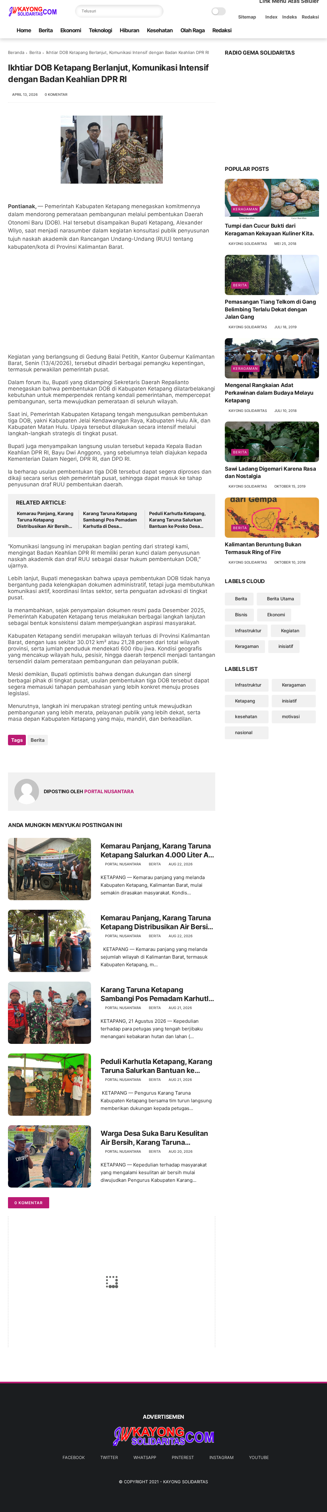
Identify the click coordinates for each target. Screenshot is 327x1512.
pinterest (183, 1457)
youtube (259, 1457)
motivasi (291, 716)
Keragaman (245, 209)
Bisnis (241, 614)
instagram (221, 1457)
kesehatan (246, 716)
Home (24, 30)
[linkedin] (64, 757)
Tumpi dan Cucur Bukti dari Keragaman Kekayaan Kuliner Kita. (269, 230)
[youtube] (315, 30)
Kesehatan (160, 30)
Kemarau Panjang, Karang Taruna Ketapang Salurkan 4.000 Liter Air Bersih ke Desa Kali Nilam (157, 851)
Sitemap (247, 16)
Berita (46, 30)
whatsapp (144, 1457)
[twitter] (275, 30)
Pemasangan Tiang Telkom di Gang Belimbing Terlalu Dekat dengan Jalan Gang (270, 309)
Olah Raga (192, 30)
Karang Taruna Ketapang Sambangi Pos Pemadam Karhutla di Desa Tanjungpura (110, 520)
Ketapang (245, 700)
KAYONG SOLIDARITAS (185, 1481)
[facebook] (264, 30)
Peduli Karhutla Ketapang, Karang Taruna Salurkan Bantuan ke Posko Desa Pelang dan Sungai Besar (177, 520)
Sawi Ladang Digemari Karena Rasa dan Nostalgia (270, 473)
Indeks (289, 16)
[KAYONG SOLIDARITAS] (32, 14)
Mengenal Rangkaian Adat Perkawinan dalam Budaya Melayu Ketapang (269, 393)
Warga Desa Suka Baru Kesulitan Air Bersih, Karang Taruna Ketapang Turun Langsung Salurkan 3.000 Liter (154, 1138)
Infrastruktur (248, 630)
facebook (74, 1457)
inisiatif (285, 646)
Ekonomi (70, 30)
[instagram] (305, 30)
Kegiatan (290, 630)
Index (271, 16)
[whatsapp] (285, 30)
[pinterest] (295, 30)
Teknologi (100, 30)
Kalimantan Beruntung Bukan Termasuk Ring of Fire (263, 548)
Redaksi (310, 16)
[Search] (157, 11)
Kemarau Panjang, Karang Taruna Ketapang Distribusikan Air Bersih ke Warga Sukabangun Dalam (45, 520)
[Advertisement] (111, 302)
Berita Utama (280, 598)
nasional (243, 732)
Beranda (16, 52)
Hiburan (129, 30)
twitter (109, 1457)
